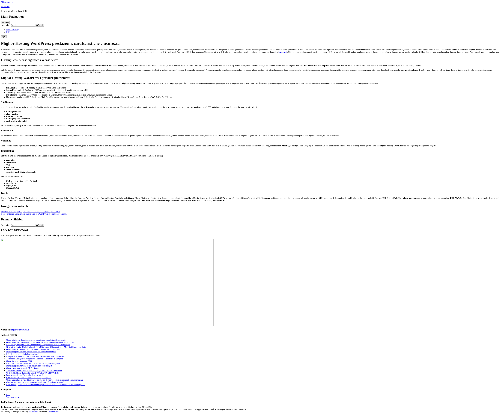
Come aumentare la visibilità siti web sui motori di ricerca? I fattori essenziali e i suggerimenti (44, 380)
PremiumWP (53, 412)
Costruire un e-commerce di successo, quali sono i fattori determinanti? (35, 382)
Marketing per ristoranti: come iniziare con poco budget (29, 366)
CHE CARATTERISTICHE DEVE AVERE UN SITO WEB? (32, 373)
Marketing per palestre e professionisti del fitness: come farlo (31, 352)
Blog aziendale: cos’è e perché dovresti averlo (25, 375)
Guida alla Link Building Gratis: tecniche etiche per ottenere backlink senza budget (40, 342)
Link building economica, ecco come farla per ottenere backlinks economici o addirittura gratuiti (45, 384)
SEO (8, 395)
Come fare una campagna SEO (19, 361)
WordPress (33, 412)
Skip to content (7, 2)
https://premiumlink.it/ (20, 330)
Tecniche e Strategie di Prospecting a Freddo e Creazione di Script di (34, 359)
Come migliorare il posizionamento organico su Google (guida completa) (36, 340)
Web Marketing (12, 397)
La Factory (5, 6)
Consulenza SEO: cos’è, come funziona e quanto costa (28, 377)
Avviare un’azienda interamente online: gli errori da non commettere (34, 370)
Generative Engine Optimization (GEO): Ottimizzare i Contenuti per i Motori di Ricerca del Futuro (47, 347)
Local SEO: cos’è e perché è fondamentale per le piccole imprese (33, 363)
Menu (6, 22)
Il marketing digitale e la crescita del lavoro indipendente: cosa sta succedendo (38, 345)
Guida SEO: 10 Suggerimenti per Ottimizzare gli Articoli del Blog (33, 349)
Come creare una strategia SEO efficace (22, 368)
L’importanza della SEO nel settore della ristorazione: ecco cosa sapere (35, 356)
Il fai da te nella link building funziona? (22, 354)
